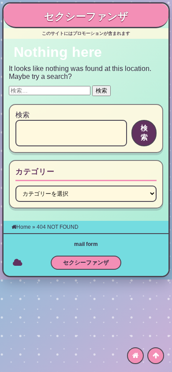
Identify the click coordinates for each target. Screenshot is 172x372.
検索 (22, 115)
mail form (86, 244)
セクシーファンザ (86, 16)
